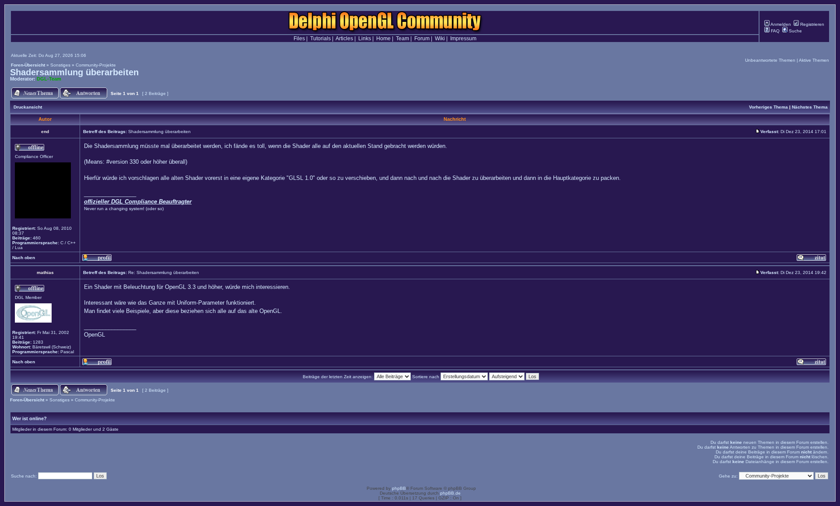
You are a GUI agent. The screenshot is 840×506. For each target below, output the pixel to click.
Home (383, 38)
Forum (422, 38)
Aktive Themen (814, 60)
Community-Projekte (96, 65)
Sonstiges (60, 65)
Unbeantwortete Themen (770, 60)
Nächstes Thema (810, 107)
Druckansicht (28, 107)
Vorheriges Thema (768, 107)
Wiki (440, 38)
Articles (344, 38)
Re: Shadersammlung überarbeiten (163, 272)
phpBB (399, 488)
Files (299, 38)
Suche (795, 30)
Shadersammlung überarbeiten (74, 72)
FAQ (775, 30)
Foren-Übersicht (28, 65)
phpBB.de (450, 493)
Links (364, 38)
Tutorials (320, 38)
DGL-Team (49, 78)
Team (402, 38)
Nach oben (23, 257)
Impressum (463, 38)
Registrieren (811, 24)
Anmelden (780, 24)
